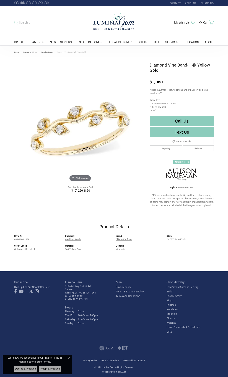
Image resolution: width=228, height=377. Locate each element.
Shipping (165, 148)
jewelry (26, 52)
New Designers (61, 42)
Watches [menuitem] (171, 322)
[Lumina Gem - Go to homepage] (114, 22)
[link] (175, 3)
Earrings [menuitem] (171, 305)
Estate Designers (90, 42)
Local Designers (121, 42)
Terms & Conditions (109, 360)
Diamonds (37, 42)
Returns (198, 148)
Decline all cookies (25, 368)
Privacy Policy (123, 287)
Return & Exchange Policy (130, 291)
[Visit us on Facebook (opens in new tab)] (28, 3)
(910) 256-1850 (80, 190)
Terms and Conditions (128, 296)
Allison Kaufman (124, 239)
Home (16, 52)
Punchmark (120, 372)
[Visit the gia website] (106, 348)
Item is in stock (182, 161)
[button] (190, 3)
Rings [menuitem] (170, 300)
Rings (34, 52)
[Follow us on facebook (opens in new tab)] (16, 3)
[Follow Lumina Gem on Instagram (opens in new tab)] (47, 3)
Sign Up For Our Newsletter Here (32, 287)
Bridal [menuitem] (170, 291)
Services (171, 42)
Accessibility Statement (134, 360)
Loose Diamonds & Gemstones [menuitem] (183, 327)
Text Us (182, 132)
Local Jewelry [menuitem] (174, 296)
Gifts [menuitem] (169, 331)
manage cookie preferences (34, 361)
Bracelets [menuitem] (172, 313)
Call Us (181, 121)
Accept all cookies (50, 368)
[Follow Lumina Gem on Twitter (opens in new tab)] (40, 3)
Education (191, 42)
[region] (80, 129)
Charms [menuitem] (171, 318)
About (209, 42)
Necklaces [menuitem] (172, 309)
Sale (156, 42)
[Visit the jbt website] (123, 348)
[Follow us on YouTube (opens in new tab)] (22, 3)
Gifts (143, 42)
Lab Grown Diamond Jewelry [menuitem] (182, 287)
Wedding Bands (47, 52)
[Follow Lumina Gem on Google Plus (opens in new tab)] (34, 3)
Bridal (19, 42)
